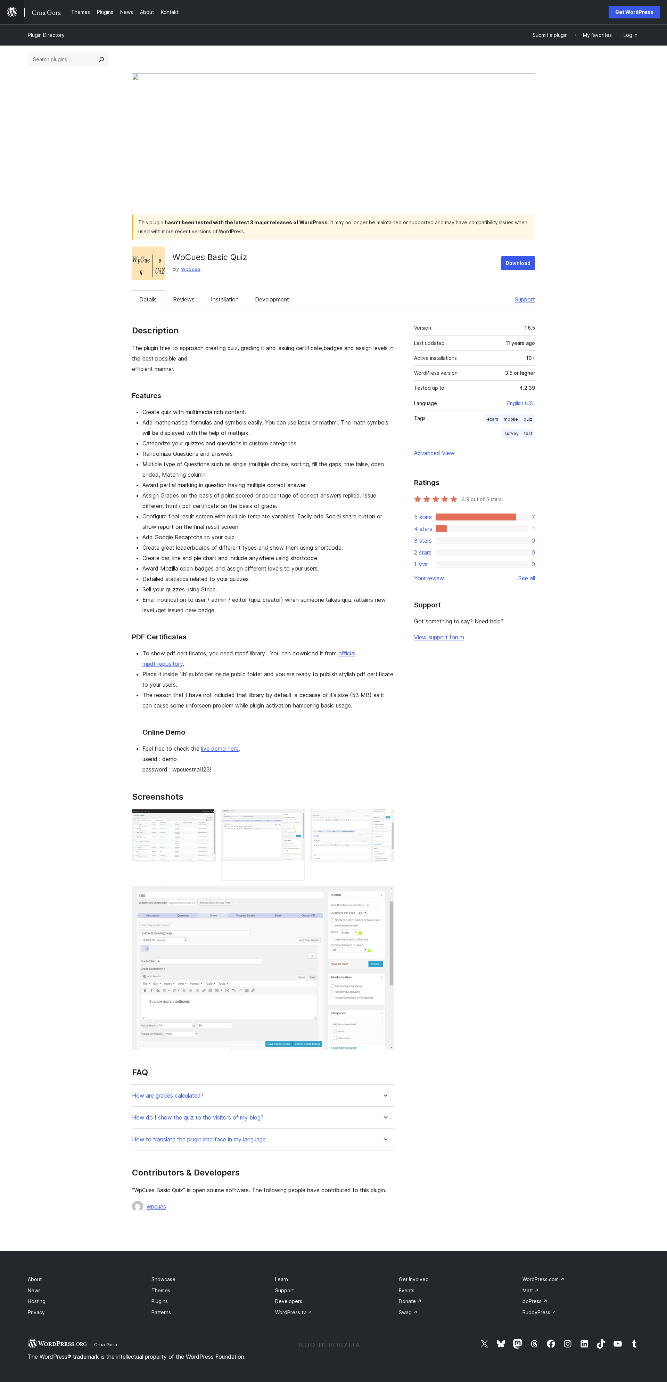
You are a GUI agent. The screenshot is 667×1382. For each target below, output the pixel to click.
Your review (429, 578)
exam (492, 419)
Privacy (36, 1312)
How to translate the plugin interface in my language (199, 1139)
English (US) (521, 403)
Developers (288, 1301)
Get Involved (414, 1279)
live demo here (220, 748)
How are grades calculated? (168, 1095)
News (34, 1290)
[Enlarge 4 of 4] (384, 895)
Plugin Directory (46, 35)
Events (406, 1290)
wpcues (190, 268)
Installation (225, 299)
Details (148, 299)
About (35, 1279)
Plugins (159, 1301)
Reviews (184, 299)
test (528, 433)
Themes (160, 1290)
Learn (281, 1279)
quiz (528, 419)
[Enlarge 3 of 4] (384, 818)
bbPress (534, 1301)
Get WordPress (634, 12)
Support (525, 299)
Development (272, 299)
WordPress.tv (293, 1312)
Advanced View (434, 453)
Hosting (37, 1301)
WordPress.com (543, 1279)
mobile (511, 419)
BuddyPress (539, 1312)
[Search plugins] (101, 59)
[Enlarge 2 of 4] (295, 818)
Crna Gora (105, 1344)
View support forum (439, 637)
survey (511, 433)
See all (526, 578)
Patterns (161, 1312)
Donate (410, 1301)
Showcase (163, 1279)
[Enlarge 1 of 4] (206, 818)
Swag (408, 1312)
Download (518, 263)
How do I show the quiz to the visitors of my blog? (197, 1117)
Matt (530, 1290)
